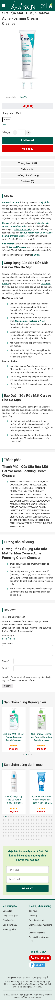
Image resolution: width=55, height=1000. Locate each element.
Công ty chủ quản (10, 915)
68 (21, 826)
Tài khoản (33, 911)
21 (3, 820)
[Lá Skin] (23, 6)
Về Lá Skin (7, 911)
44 (11, 823)
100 (51, 829)
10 (26, 816)
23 (8, 820)
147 (31, 839)
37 (44, 820)
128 (21, 836)
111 (28, 832)
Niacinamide (21, 321)
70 (26, 826)
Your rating (8, 635)
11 (28, 816)
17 (44, 816)
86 (16, 829)
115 (38, 832)
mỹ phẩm (45, 202)
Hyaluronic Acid (36, 321)
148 (33, 839)
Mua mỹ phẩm (9, 929)
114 (36, 832)
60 (51, 823)
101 (3, 832)
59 (49, 823)
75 (38, 826)
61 (3, 826)
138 (46, 836)
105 (13, 832)
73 (33, 826)
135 (38, 836)
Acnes (5, 283)
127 (18, 836)
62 (5, 826)
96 (41, 829)
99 (49, 829)
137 (44, 836)
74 (36, 826)
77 (44, 826)
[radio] (7, 119)
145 (26, 839)
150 (38, 839)
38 (46, 820)
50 (26, 823)
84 (11, 829)
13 (33, 816)
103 (8, 832)
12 (31, 816)
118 (46, 832)
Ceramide (45, 283)
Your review (8, 643)
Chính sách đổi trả (37, 933)
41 (3, 823)
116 (41, 832)
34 (36, 820)
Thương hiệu (10, 97)
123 (8, 836)
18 (46, 816)
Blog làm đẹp (8, 920)
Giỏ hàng (33, 915)
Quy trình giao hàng (37, 920)
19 (49, 816)
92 (31, 829)
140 (51, 836)
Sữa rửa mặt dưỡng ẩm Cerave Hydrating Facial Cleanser (13, 737)
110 (26, 832)
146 (28, 839)
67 (18, 826)
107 (18, 832)
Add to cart (27, 140)
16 (41, 816)
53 (33, 823)
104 (11, 832)
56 (41, 823)
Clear (4, 124)
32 (31, 820)
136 (41, 836)
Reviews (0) (27, 181)
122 (5, 836)
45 (13, 823)
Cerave (5, 223)
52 (31, 823)
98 (46, 829)
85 (13, 829)
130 (26, 836)
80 (51, 826)
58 (46, 823)
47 (18, 823)
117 (44, 832)
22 (5, 820)
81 (3, 829)
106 (16, 832)
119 (49, 832)
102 (5, 832)
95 (38, 829)
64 (11, 826)
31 (28, 820)
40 (51, 820)
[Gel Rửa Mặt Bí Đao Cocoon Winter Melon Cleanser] (41, 781)
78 (46, 826)
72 (31, 826)
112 (31, 832)
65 (13, 826)
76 (41, 826)
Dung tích (8, 113)
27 (18, 820)
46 (16, 823)
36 (41, 820)
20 (51, 816)
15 (38, 816)
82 (5, 829)
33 (33, 820)
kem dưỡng (15, 226)
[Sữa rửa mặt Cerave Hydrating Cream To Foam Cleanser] (41, 719)
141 (16, 839)
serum (5, 226)
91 (28, 829)
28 (21, 820)
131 (28, 836)
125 (13, 836)
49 (23, 823)
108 (21, 832)
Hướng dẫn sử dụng (27, 175)
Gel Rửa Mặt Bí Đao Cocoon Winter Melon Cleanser (41, 799)
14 (36, 816)
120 (51, 832)
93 (33, 829)
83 (8, 829)
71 (28, 826)
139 (49, 836)
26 (16, 820)
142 (18, 839)
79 (49, 826)
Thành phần (27, 169)
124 (11, 836)
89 (23, 829)
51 (28, 823)
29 (23, 820)
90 (26, 829)
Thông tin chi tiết (27, 163)
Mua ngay (27, 148)
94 (36, 829)
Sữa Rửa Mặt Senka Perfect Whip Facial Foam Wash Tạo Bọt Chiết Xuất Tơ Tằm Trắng (14, 800)
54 (36, 823)
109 (23, 832)
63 (8, 826)
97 (44, 829)
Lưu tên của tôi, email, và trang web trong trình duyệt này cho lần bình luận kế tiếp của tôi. (26, 679)
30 (26, 820)
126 (16, 836)
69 (23, 826)
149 (36, 839)
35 (38, 820)
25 (13, 820)
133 (33, 836)
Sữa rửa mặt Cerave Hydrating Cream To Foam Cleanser (41, 737)
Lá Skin (36, 255)
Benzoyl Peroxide (17, 247)
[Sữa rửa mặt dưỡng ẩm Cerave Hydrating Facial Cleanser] (14, 719)
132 (31, 836)
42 (5, 823)
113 (33, 832)
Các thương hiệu (10, 925)
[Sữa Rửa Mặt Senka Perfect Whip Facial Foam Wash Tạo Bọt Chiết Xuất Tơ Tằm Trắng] (14, 781)
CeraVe (23, 97)
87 (18, 829)
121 (3, 836)
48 (21, 823)
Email (5, 668)
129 (23, 836)
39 (49, 820)
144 (23, 839)
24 (11, 820)
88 (21, 829)
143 (21, 839)
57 (44, 823)
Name (5, 661)
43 (8, 823)
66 (16, 826)
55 (38, 823)
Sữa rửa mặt (8, 243)
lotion (24, 226)
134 (36, 836)
